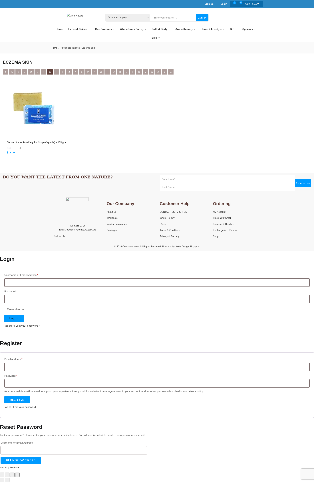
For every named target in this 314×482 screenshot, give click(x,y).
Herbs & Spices (78, 29)
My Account (219, 212)
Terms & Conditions (170, 230)
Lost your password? (28, 325)
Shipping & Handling (223, 224)
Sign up (209, 4)
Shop (215, 236)
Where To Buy (167, 218)
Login (223, 4)
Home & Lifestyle (212, 29)
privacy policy (195, 391)
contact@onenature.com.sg (81, 229)
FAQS (163, 224)
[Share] (12, 475)
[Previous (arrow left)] (2, 480)
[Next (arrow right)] (7, 480)
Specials (248, 29)
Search (202, 17)
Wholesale (112, 218)
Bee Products (104, 29)
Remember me (15, 309)
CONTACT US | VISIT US (173, 212)
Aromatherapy (184, 29)
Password (10, 291)
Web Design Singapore (188, 246)
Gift (232, 29)
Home (59, 29)
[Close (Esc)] (17, 475)
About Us (111, 212)
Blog (155, 37)
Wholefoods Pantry (132, 29)
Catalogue (112, 230)
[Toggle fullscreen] (7, 475)
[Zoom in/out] (2, 475)
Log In (7, 406)
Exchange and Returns (225, 230)
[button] (251, 4)
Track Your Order (222, 218)
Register (8, 325)
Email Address (13, 359)
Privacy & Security (170, 236)
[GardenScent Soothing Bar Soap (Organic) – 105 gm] (34, 83)
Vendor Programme (117, 224)
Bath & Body (160, 29)
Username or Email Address (21, 274)
